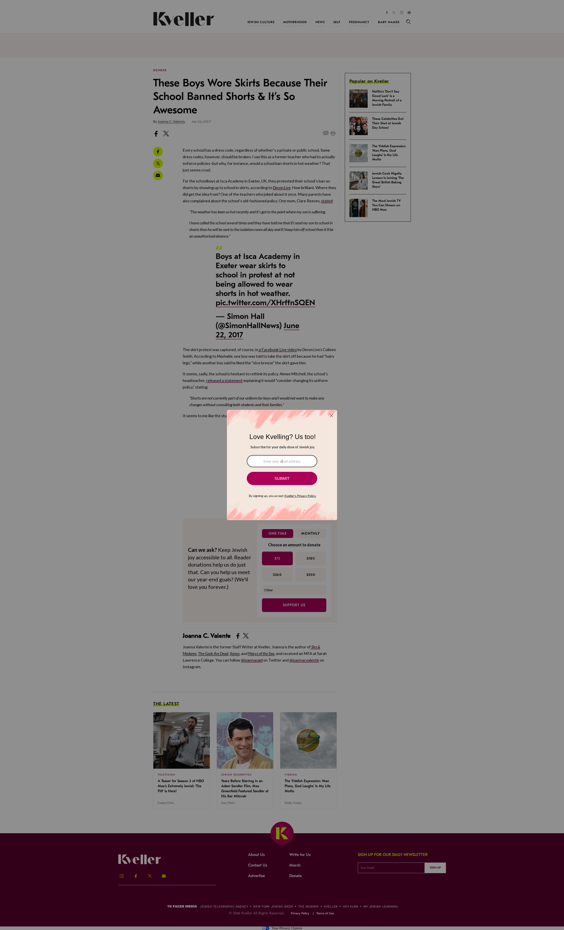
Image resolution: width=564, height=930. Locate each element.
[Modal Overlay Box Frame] (282, 465)
